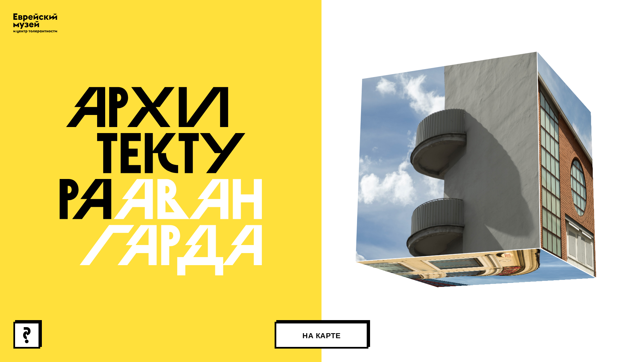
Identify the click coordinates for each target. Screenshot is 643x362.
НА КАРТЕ (321, 335)
